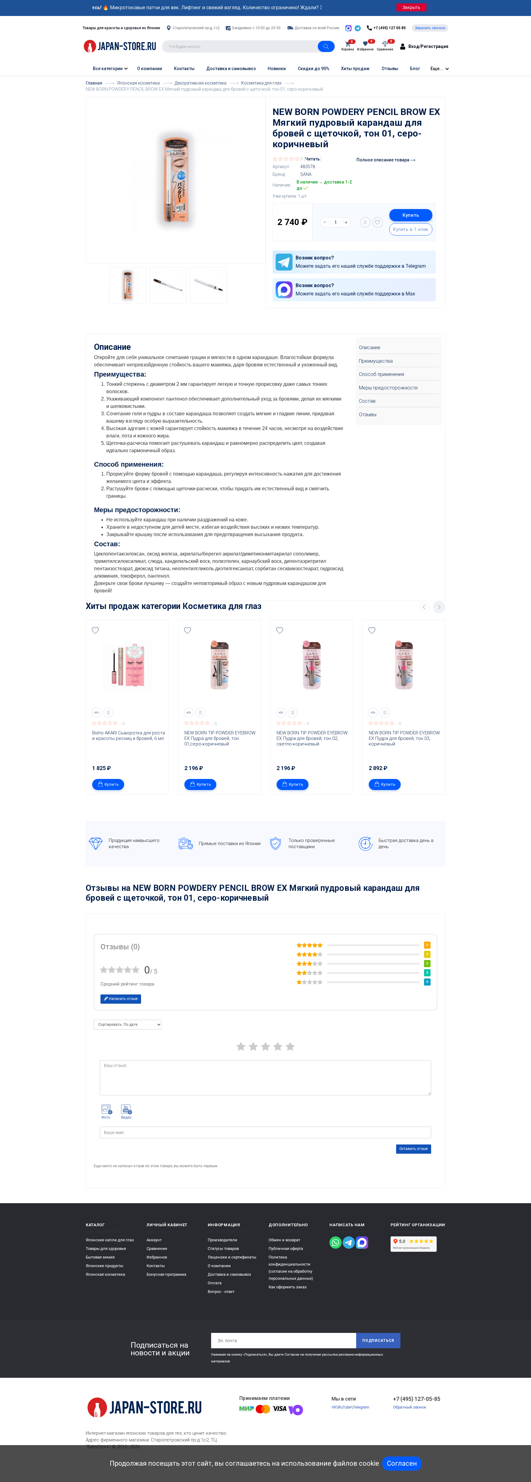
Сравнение (157, 1248)
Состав (367, 401)
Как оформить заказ (288, 1287)
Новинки (277, 68)
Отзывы (390, 68)
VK (334, 1407)
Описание (369, 347)
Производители (222, 1240)
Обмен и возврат (284, 1240)
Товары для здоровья (106, 1248)
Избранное (157, 1257)
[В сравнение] (365, 222)
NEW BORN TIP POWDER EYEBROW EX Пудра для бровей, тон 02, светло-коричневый (313, 738)
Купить (411, 215)
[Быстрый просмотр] (96, 712)
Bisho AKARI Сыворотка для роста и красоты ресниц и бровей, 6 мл (128, 735)
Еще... (437, 68)
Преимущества (376, 361)
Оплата (215, 1283)
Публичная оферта (286, 1248)
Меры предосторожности (388, 388)
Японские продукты (104, 1265)
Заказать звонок (430, 28)
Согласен (402, 1463)
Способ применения (381, 374)
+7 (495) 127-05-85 (416, 1399)
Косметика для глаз (222, 606)
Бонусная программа (166, 1274)
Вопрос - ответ (221, 1291)
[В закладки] (377, 222)
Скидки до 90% (313, 68)
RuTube (344, 1407)
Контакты (184, 68)
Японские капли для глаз (110, 1240)
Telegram (361, 1407)
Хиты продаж (355, 68)
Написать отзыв (123, 999)
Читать (312, 158)
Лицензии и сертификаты (232, 1257)
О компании (149, 68)
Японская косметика (105, 1274)
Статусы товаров (223, 1248)
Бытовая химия (100, 1257)
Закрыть (411, 7)
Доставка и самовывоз (231, 68)
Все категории (107, 68)
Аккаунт (154, 1240)
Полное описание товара (383, 159)
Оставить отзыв (413, 1149)
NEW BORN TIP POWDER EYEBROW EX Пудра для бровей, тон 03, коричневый (405, 738)
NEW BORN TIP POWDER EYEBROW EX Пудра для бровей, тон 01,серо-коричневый (220, 738)
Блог (415, 68)
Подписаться (378, 1340)
